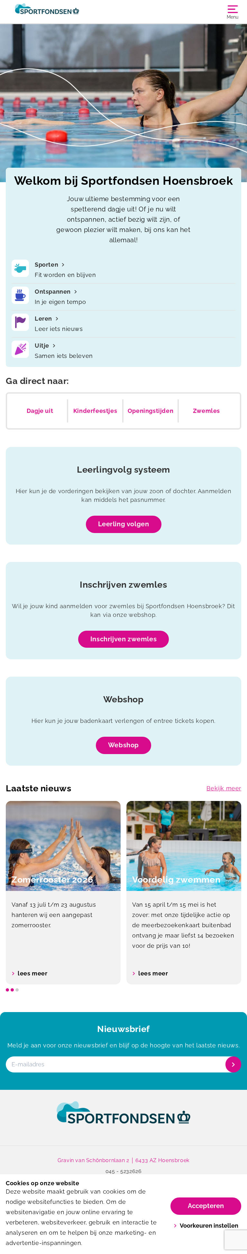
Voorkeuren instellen (209, 1225)
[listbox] (123, 892)
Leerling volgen (123, 524)
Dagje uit (40, 410)
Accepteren (206, 1206)
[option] (63, 892)
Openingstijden (150, 410)
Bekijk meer (223, 788)
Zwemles (206, 410)
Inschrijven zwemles (123, 639)
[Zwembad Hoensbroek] (65, 11)
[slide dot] (7, 990)
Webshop (123, 745)
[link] (123, 1118)
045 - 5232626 (123, 1171)
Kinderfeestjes (95, 410)
